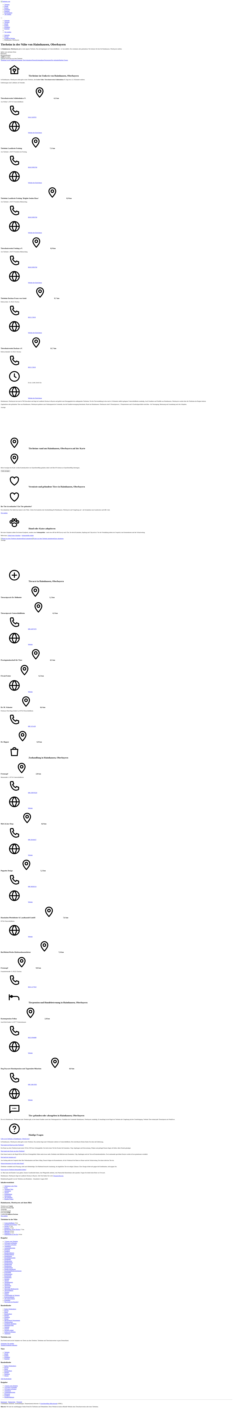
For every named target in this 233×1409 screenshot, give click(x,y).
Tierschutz (7, 1287)
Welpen (6, 1294)
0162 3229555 (32, 117)
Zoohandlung (40, 60)
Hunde (6, 6)
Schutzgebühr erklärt (28, 535)
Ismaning (7, 1228)
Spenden (6, 1279)
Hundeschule (8, 1264)
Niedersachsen (8, 1322)
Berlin (6, 1312)
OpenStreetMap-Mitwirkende (48, 1403)
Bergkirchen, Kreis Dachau (12, 1229)
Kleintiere (7, 9)
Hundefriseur (8, 1256)
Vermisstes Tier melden (7, 1343)
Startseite (7, 20)
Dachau (6, 1226)
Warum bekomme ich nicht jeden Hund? (12, 1163)
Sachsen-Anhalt (8, 1330)
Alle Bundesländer (6, 1379)
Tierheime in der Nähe (7, 60)
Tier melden (7, 14)
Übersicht (19, 1402)
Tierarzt (34, 60)
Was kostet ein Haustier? (11, 1302)
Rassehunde (7, 1276)
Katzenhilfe (7, 1272)
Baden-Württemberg (10, 1309)
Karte (15, 60)
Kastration (7, 1300)
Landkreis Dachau (9, 38)
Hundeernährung (9, 1253)
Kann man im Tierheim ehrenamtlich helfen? (13, 1169)
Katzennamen (8, 1274)
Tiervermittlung (8, 1290)
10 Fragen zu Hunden (10, 1243)
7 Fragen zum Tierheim (11, 1241)
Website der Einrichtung (35, 132)
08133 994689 (32, 1037)
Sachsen (6, 1328)
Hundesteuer (8, 1266)
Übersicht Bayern (58, 1176)
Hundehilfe (7, 1259)
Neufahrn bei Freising (10, 1224)
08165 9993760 (32, 167)
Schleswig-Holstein (10, 1332)
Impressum (4, 1402)
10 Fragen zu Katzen (10, 1244)
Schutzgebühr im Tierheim (12, 1295)
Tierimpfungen (8, 1282)
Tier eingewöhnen (9, 1298)
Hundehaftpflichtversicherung (12, 1271)
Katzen (6, 8)
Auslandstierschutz (9, 1248)
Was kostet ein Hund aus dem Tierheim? (12, 1145)
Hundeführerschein (9, 1258)
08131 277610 (32, 987)
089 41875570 (32, 629)
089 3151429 (32, 726)
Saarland (6, 1327)
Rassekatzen (7, 1277)
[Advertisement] (55, 421)
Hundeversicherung (10, 1269)
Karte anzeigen (5, 471)
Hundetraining (8, 1267)
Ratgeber (7, 11)
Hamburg (7, 1317)
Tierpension (47, 60)
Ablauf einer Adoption (14, 535)
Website (30, 644)
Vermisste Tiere (21, 60)
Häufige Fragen (63, 60)
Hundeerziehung (9, 1254)
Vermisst (6, 1292)
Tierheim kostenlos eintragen (9, 1345)
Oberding (7, 1233)
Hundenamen (8, 1261)
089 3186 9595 (32, 1084)
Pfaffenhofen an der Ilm (11, 1234)
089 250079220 (32, 792)
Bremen (6, 1315)
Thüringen (7, 1333)
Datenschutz (11, 1402)
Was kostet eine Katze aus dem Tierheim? (13, 1151)
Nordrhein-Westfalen (10, 1324)
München (7, 1231)
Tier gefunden (55, 60)
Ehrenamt (7, 1249)
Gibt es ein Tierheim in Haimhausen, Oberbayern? (15, 1139)
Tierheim (6, 4)
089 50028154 (32, 886)
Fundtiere (7, 1251)
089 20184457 (32, 839)
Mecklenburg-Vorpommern (12, 1320)
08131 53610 (32, 317)
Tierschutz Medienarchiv (11, 1289)
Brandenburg (8, 1314)
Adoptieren (29, 60)
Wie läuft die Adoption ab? (8, 1157)
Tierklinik (7, 1284)
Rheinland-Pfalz (9, 1325)
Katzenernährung (9, 1297)
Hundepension (8, 1262)
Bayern (6, 37)
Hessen (6, 1319)
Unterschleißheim (9, 1223)
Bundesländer (8, 13)
